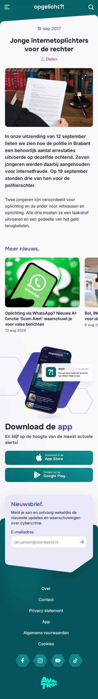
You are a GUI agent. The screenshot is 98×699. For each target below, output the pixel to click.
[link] (49, 7)
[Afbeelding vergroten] (84, 77)
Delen (51, 59)
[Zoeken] (91, 7)
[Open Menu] (7, 7)
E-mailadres (22, 532)
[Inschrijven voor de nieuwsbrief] (82, 542)
